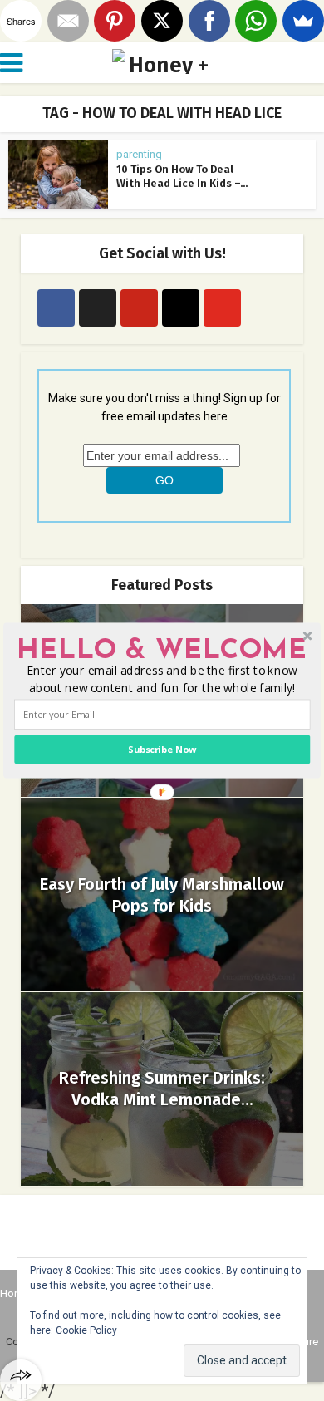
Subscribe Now (162, 749)
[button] (162, 650)
